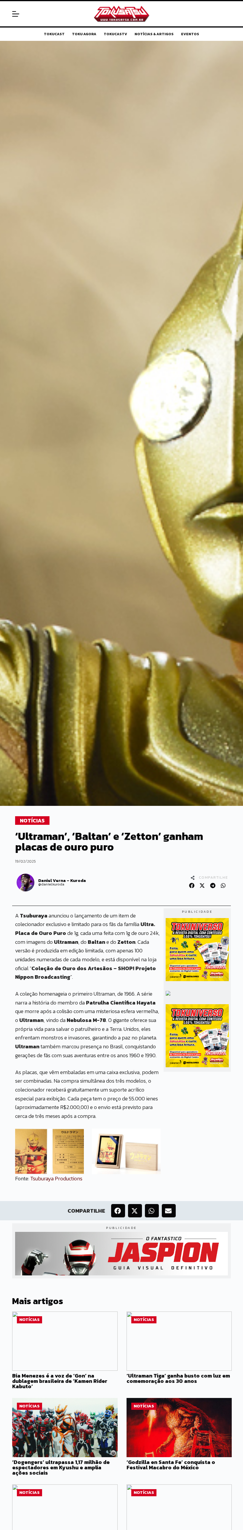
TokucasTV (115, 34)
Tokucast (54, 34)
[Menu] (15, 13)
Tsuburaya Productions (56, 1178)
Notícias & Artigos (154, 34)
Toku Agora (84, 34)
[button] (191, 885)
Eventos (190, 34)
